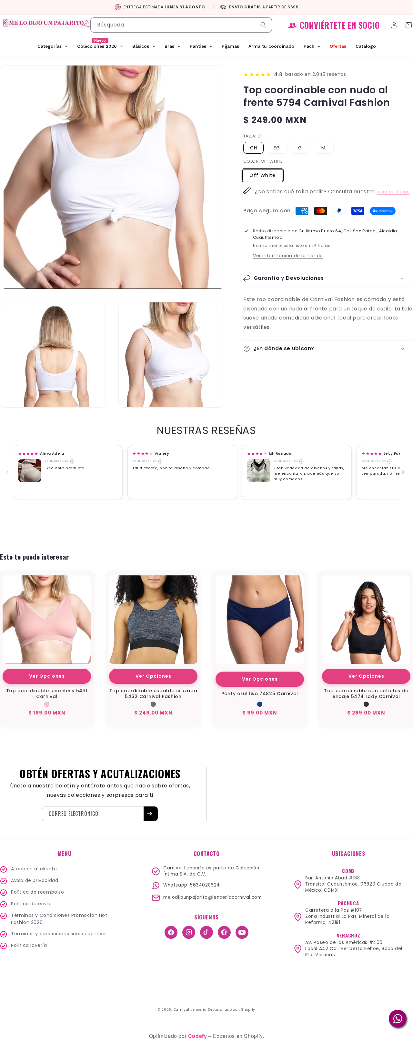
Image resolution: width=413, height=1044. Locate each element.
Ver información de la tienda (288, 255)
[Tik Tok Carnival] (206, 932)
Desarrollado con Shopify (231, 1009)
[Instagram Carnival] (188, 932)
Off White (262, 175)
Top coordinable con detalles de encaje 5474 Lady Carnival (366, 693)
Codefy (198, 1035)
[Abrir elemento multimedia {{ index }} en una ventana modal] (29, 470)
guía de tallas (393, 191)
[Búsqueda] (264, 25)
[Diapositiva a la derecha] (404, 472)
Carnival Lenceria (190, 1009)
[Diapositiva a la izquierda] (8, 472)
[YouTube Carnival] (242, 932)
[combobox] (181, 25)
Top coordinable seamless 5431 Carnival (46, 693)
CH (253, 148)
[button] (328, 278)
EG (277, 148)
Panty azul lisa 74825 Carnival (259, 693)
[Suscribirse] (151, 813)
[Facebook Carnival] (171, 932)
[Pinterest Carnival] (224, 932)
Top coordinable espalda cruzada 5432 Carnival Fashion (153, 693)
